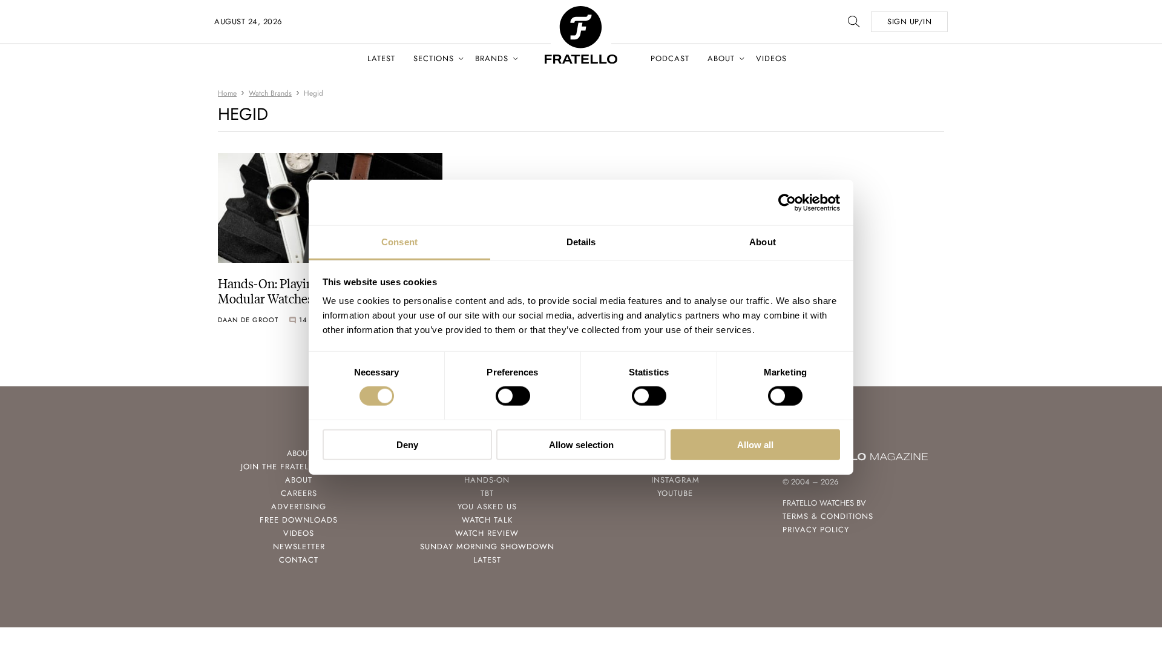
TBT (487, 493)
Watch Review (487, 533)
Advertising (298, 506)
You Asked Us (487, 506)
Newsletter (299, 546)
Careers (299, 493)
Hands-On (487, 480)
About (721, 58)
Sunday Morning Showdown (487, 546)
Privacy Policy (816, 529)
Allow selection (581, 445)
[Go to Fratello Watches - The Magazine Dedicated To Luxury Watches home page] (581, 12)
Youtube (675, 493)
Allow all (755, 445)
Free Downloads (299, 520)
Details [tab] (581, 242)
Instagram (675, 480)
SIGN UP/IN (909, 21)
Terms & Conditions (828, 516)
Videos (771, 58)
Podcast (670, 58)
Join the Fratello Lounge (299, 466)
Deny (407, 445)
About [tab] (762, 242)
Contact (298, 560)
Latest (381, 58)
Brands (491, 58)
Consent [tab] (399, 242)
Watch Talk (487, 520)
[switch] (513, 396)
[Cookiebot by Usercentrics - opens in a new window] (787, 202)
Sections (433, 58)
